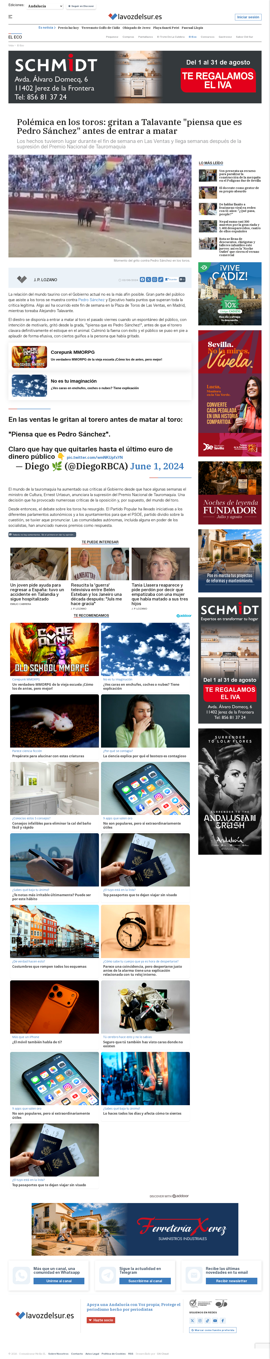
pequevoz (112, 36)
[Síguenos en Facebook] (223, 1321)
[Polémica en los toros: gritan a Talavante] (135, 17)
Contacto (77, 1353)
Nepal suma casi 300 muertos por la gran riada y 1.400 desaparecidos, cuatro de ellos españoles (240, 226)
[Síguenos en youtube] (215, 1321)
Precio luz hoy (68, 27)
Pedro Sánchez (92, 300)
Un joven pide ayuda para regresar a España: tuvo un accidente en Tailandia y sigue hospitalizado (37, 592)
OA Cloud (163, 1353)
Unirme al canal (59, 1281)
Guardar (173, 279)
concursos (208, 36)
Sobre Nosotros (58, 1353)
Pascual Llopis (192, 27)
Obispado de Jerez (137, 27)
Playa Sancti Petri (166, 27)
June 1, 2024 (157, 466)
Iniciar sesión (248, 17)
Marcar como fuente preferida (214, 1330)
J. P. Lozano (45, 280)
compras (128, 36)
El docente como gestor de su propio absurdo (239, 189)
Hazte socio (103, 1320)
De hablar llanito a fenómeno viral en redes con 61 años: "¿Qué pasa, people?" (237, 209)
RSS (130, 1353)
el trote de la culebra (171, 36)
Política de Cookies (114, 1353)
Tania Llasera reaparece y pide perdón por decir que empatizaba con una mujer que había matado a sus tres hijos (160, 594)
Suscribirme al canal (145, 1281)
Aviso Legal (92, 1353)
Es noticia (46, 27)
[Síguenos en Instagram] (200, 1321)
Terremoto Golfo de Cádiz (100, 27)
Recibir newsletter (231, 1281)
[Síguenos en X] (192, 1321)
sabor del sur (244, 36)
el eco (193, 36)
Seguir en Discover (83, 6)
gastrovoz (225, 36)
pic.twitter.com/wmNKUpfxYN (95, 457)
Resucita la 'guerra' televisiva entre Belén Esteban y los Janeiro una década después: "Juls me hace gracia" (96, 594)
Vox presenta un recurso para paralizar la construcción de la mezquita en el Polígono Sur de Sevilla (240, 175)
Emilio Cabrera (20, 604)
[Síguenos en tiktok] (207, 1321)
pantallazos (145, 36)
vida (11, 45)
